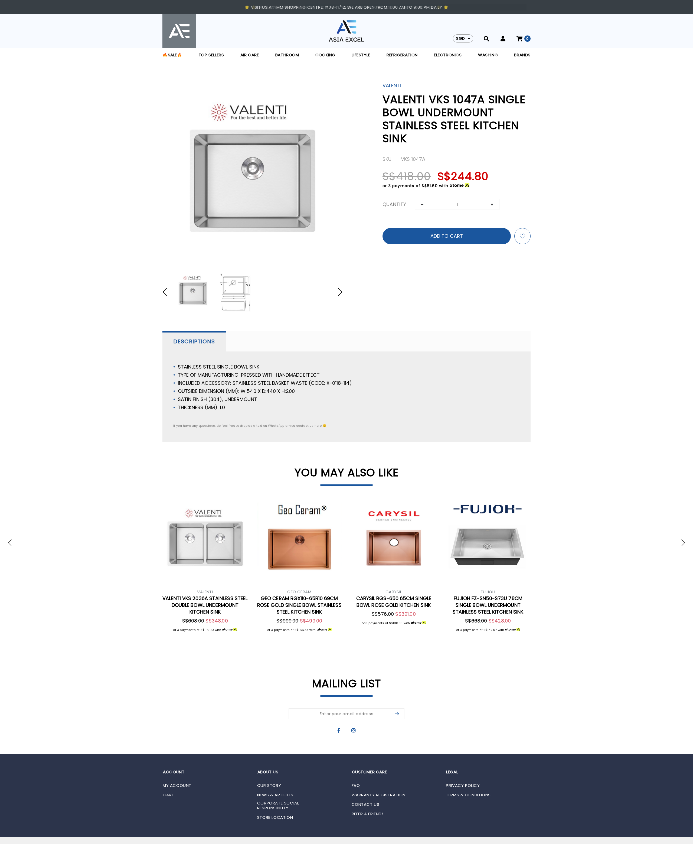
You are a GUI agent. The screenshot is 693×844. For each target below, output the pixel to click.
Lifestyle (361, 55)
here (318, 425)
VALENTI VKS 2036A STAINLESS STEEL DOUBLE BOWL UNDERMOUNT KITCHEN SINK (204, 605)
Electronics (448, 55)
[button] (167, 292)
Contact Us (366, 804)
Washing (488, 55)
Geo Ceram (299, 592)
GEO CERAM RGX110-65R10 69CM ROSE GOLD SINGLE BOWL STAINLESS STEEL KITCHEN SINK (299, 605)
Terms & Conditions (468, 795)
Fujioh (488, 592)
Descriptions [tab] (194, 341)
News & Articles (275, 795)
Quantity (394, 204)
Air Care (249, 55)
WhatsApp (276, 425)
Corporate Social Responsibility (278, 805)
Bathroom (287, 55)
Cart (168, 795)
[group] (192, 292)
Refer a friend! (367, 814)
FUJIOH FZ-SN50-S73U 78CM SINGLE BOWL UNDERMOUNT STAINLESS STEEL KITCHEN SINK (488, 605)
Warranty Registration (379, 795)
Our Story (269, 785)
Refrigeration (402, 55)
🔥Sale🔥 (172, 55)
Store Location (275, 817)
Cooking (325, 55)
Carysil (393, 592)
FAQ (356, 785)
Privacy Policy (463, 785)
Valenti (392, 85)
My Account (177, 785)
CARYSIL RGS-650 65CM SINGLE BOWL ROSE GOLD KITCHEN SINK (393, 601)
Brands (522, 55)
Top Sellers (211, 55)
